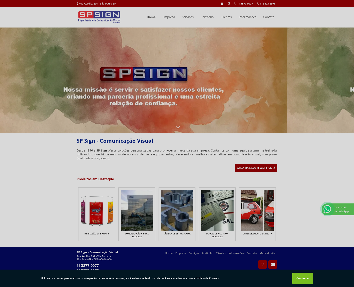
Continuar (302, 278)
